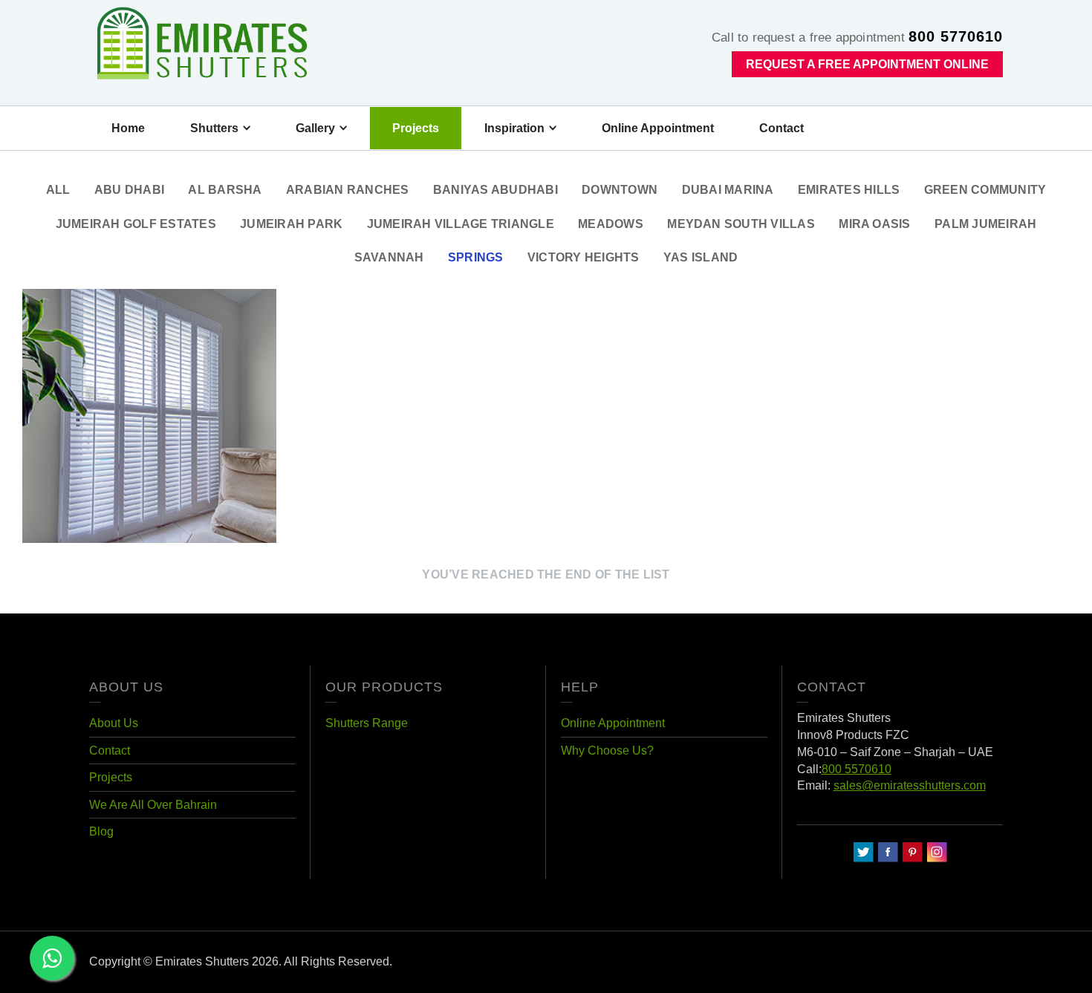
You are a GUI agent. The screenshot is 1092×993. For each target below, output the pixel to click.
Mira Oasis (874, 223)
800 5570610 (856, 769)
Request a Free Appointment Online (867, 64)
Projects (110, 777)
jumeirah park (291, 223)
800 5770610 (956, 36)
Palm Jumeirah (985, 223)
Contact (109, 750)
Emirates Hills (849, 189)
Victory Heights (583, 257)
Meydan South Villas (741, 223)
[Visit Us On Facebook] (887, 851)
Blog (101, 831)
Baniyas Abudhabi (495, 189)
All (58, 189)
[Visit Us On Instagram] (936, 851)
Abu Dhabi (129, 189)
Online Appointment (613, 723)
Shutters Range (366, 723)
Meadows (610, 223)
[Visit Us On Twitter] (863, 851)
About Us (113, 723)
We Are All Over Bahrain (153, 804)
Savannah (389, 257)
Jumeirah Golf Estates (136, 223)
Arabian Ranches (347, 189)
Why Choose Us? (607, 750)
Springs (476, 257)
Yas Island (700, 257)
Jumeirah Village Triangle (460, 223)
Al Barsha (224, 189)
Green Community (985, 189)
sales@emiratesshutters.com (909, 785)
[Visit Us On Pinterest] (912, 851)
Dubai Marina (728, 189)
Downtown (619, 189)
